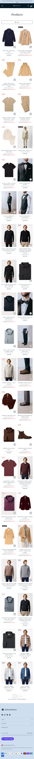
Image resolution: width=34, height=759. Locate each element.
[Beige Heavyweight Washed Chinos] (25, 104)
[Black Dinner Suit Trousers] (9, 202)
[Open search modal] (28, 5)
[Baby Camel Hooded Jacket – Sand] (25, 70)
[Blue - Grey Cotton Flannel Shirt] (9, 336)
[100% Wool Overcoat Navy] (9, 37)
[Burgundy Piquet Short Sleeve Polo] (9, 503)
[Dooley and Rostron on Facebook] (2, 715)
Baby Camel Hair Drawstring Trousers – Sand (9, 85)
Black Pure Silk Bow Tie (25, 317)
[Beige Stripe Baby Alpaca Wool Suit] (9, 137)
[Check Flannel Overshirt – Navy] (25, 672)
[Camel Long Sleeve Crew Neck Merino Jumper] (9, 570)
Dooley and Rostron (13, 747)
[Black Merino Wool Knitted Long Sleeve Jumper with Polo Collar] (25, 235)
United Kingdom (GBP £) (8, 745)
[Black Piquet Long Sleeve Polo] (25, 271)
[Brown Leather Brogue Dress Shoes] (25, 402)
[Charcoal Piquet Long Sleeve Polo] (9, 640)
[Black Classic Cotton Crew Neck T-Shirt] (9, 169)
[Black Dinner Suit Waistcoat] (25, 202)
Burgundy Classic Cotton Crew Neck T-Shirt (9, 482)
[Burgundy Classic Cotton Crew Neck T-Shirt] (9, 467)
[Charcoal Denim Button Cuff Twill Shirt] (9, 604)
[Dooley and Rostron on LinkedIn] (7, 715)
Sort (18, 22)
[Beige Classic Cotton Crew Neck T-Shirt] (9, 104)
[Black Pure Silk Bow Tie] (25, 303)
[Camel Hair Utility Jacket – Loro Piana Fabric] (25, 536)
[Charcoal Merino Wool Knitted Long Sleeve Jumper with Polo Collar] (25, 604)
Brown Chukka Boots (25, 382)
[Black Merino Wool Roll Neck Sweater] (9, 271)
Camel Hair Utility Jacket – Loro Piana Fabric (25, 551)
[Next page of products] (21, 696)
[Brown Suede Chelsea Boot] (25, 435)
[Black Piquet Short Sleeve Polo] (9, 303)
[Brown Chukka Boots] (25, 369)
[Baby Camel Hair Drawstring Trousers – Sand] (9, 70)
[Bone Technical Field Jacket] (9, 369)
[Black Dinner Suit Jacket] (25, 169)
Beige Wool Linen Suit (25, 150)
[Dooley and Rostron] (17, 6)
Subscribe (30, 733)
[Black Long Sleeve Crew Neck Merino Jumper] (9, 235)
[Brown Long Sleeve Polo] (9, 435)
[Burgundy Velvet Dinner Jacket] (25, 503)
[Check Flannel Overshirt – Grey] (9, 672)
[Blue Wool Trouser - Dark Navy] (25, 336)
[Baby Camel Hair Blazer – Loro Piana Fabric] (25, 37)
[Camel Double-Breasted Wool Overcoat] (9, 536)
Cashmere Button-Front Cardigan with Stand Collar (25, 585)
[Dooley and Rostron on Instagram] (5, 715)
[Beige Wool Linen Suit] (25, 137)
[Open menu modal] (2, 5)
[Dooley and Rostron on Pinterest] (10, 715)
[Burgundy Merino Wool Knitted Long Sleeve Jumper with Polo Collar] (25, 467)
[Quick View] (15, 47)
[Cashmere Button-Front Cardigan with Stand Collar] (25, 570)
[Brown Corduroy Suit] (9, 402)
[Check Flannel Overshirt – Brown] (25, 640)
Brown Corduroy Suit (9, 415)
